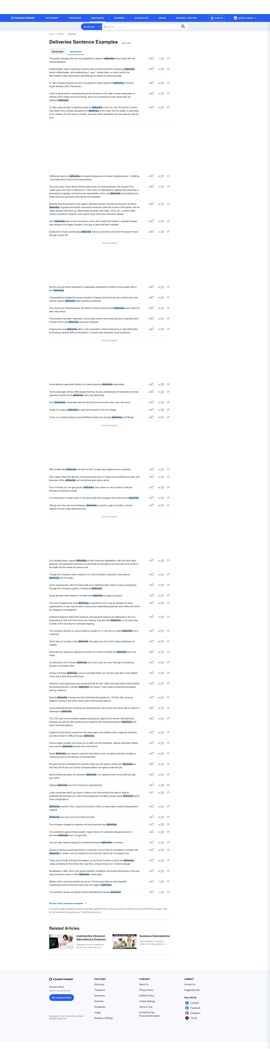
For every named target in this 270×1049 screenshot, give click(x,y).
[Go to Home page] (23, 18)
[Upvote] (152, 58)
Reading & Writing (103, 1018)
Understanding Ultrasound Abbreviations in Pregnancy (91, 937)
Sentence (60, 34)
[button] (216, 18)
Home (51, 34)
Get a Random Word (61, 997)
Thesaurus (99, 990)
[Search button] (184, 27)
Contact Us (189, 984)
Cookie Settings (147, 1001)
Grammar (99, 1001)
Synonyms (57, 51)
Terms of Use (145, 1006)
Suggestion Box (192, 990)
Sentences (89, 26)
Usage (97, 1012)
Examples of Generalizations (155, 935)
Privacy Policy (146, 990)
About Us (143, 984)
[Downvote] (162, 58)
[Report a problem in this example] (168, 58)
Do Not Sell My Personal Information (149, 1014)
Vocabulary (99, 1006)
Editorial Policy (146, 995)
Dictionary (99, 984)
